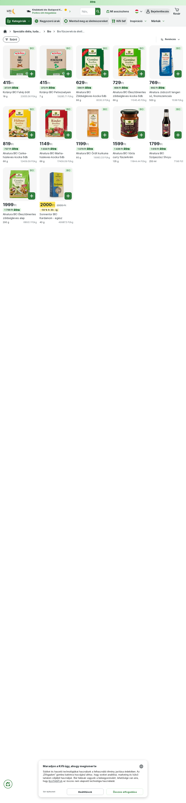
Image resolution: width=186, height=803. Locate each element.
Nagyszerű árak (50, 21)
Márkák (156, 21)
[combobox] (87, 11)
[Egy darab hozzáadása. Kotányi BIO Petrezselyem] (68, 73)
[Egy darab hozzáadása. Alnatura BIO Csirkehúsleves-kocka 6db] (31, 135)
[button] (157, 11)
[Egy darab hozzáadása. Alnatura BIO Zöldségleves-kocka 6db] (104, 73)
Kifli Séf (121, 21)
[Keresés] (97, 11)
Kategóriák (19, 21)
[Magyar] (138, 11)
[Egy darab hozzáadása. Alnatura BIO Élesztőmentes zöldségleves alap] (31, 196)
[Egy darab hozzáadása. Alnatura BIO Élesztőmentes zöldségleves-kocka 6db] (141, 73)
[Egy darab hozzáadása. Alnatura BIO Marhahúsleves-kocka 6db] (68, 135)
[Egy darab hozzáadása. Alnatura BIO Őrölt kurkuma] (104, 135)
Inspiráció (136, 21)
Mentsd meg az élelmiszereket (88, 21)
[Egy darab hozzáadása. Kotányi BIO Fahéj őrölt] (31, 73)
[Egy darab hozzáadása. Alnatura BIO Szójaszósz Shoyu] (178, 135)
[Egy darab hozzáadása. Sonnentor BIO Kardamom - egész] (68, 196)
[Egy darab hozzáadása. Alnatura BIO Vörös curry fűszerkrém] (141, 135)
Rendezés (170, 39)
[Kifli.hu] (5, 31)
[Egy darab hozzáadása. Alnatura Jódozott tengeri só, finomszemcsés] (178, 73)
